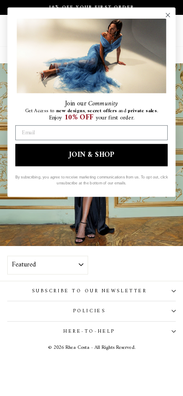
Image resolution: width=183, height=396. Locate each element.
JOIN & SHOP (91, 154)
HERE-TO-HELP (89, 331)
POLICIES (89, 311)
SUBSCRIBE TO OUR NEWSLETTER (89, 291)
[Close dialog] (167, 15)
